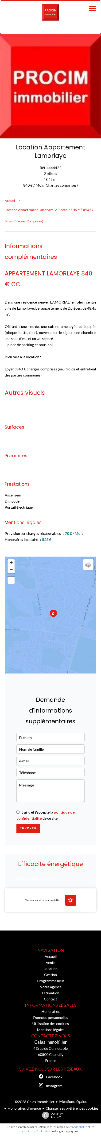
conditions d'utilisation (36, 1131)
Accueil (10, 201)
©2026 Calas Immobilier (34, 1101)
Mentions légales (73, 1101)
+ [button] (11, 563)
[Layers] (88, 564)
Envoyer (28, 828)
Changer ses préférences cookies (72, 1108)
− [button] (11, 570)
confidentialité (78, 1126)
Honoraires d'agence (24, 1108)
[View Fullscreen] (11, 580)
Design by (57, 1115)
